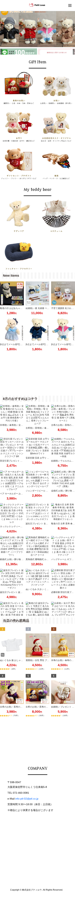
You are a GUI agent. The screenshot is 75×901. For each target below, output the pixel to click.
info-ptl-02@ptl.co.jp (26, 798)
